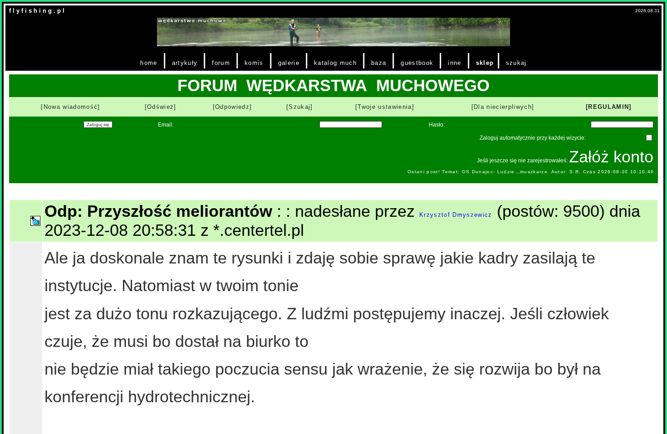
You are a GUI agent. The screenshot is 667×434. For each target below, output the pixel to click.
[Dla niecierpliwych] (503, 106)
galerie (288, 62)
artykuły (185, 62)
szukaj (516, 62)
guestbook (417, 62)
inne (454, 62)
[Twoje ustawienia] (384, 106)
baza (378, 62)
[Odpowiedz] (232, 106)
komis (254, 62)
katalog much (335, 62)
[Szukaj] (299, 106)
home (148, 62)
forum (221, 62)
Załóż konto (611, 156)
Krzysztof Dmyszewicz (455, 214)
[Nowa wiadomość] (70, 106)
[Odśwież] (161, 106)
